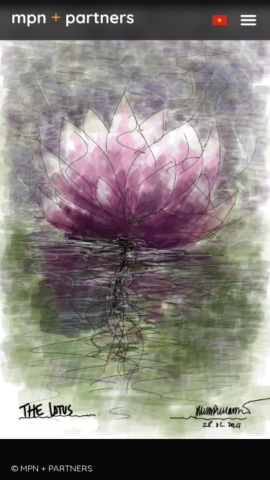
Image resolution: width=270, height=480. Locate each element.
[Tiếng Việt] (219, 20)
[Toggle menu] (248, 20)
